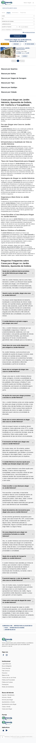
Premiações (5, 684)
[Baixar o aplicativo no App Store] (3, 730)
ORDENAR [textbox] (16, 44)
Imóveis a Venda (6, 697)
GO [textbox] (3, 18)
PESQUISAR (17, 36)
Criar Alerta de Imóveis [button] (29, 32)
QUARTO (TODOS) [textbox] (6, 26)
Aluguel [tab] (8, 12)
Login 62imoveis (6, 663)
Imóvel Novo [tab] (15, 12)
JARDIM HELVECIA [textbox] (6, 24)
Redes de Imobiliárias (8, 686)
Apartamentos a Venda (8, 702)
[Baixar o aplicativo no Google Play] (6, 730)
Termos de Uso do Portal (9, 677)
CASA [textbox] (3, 16)
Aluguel (29, 2)
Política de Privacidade (8, 680)
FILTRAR (6, 44)
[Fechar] (2, 737)
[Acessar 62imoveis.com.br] (7, 722)
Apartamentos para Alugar (9, 704)
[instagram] (6, 655)
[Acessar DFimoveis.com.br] (7, 718)
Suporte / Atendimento (8, 695)
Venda (25, 2)
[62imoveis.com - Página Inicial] (6, 3)
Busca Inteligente (6, 666)
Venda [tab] (3, 12)
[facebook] (3, 655)
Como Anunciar (6, 668)
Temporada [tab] (23, 12)
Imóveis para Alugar (7, 699)
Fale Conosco (6, 670)
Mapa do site (5, 675)
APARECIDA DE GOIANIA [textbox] (8, 21)
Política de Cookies (7, 682)
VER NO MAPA (30, 44)
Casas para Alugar (7, 709)
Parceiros (4, 673)
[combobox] (18, 16)
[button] (18, 273)
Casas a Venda (6, 706)
